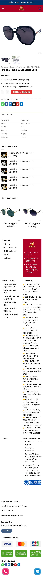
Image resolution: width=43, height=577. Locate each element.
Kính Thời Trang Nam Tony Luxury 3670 (32, 224)
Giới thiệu (7, 244)
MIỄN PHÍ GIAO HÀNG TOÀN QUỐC (21, 2)
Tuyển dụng (8, 258)
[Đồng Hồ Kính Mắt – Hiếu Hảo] (22, 8)
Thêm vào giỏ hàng (21, 92)
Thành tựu (7, 254)
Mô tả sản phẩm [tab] (7, 115)
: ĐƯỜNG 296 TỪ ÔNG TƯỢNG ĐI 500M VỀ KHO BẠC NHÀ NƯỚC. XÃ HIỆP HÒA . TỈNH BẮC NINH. (33, 470)
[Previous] (4, 33)
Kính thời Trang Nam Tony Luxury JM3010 (10, 224)
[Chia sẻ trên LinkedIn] (21, 104)
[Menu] (3, 8)
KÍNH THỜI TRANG (33, 67)
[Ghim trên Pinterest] (18, 104)
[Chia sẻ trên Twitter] (10, 104)
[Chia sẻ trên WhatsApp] (2, 104)
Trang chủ (4, 67)
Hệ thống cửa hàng (10, 251)
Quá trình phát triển (10, 247)
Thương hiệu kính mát (17, 67)
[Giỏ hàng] (40, 8)
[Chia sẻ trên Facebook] (6, 104)
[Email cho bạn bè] (14, 104)
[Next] (38, 33)
